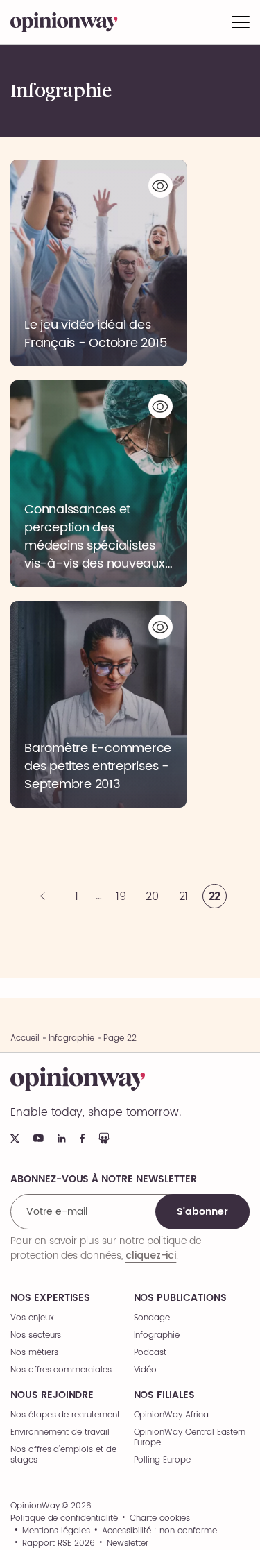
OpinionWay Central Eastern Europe (190, 1437)
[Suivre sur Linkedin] (62, 1138)
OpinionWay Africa (171, 1415)
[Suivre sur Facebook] (82, 1138)
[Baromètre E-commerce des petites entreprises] (98, 704)
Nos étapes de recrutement (65, 1415)
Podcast (150, 1352)
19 (121, 896)
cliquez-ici (150, 1255)
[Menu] (241, 22)
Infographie (71, 1038)
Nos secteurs (35, 1335)
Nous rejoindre (52, 1395)
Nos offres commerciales (61, 1370)
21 (184, 896)
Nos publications (180, 1298)
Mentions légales (55, 1531)
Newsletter (127, 1544)
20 (152, 896)
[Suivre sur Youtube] (38, 1138)
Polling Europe (162, 1460)
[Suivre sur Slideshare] (104, 1138)
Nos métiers (34, 1352)
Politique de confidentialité (64, 1519)
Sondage (152, 1318)
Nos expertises (50, 1298)
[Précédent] (45, 896)
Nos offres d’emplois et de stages (63, 1455)
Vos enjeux (32, 1318)
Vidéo (145, 1370)
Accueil (25, 1038)
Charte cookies (160, 1519)
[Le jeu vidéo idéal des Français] (98, 263)
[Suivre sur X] (14, 1138)
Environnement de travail (60, 1432)
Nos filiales (164, 1395)
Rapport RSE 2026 (58, 1544)
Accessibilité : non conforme (159, 1531)
